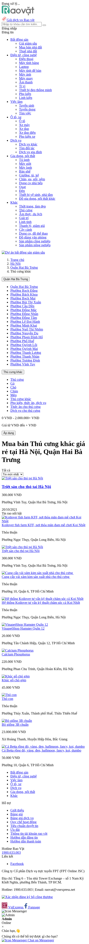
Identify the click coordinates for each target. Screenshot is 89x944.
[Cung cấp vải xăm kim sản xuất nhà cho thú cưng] (38, 573)
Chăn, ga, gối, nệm (32, 179)
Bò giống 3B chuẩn (15, 724)
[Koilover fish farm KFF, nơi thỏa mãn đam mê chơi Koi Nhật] (44, 521)
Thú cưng (25, 210)
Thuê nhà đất (28, 51)
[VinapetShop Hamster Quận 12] (25, 624)
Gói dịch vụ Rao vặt (20, 20)
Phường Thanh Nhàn (24, 356)
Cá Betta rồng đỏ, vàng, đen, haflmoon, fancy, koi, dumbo (41, 750)
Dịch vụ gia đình (30, 152)
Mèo (13, 395)
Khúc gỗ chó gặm (14, 680)
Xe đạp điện (27, 132)
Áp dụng (8, 433)
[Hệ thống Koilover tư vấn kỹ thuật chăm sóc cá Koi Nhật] (42, 599)
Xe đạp (24, 129)
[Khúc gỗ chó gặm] (16, 676)
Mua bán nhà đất (30, 47)
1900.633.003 (11, 852)
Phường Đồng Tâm (23, 318)
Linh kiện (25, 98)
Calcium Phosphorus (16, 654)
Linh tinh (25, 222)
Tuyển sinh (26, 105)
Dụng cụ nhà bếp (31, 183)
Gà (12, 383)
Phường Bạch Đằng (24, 290)
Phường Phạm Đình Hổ (26, 337)
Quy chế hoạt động (23, 822)
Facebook (17, 864)
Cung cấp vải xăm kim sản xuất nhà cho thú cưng (36, 577)
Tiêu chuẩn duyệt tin (24, 826)
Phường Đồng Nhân (24, 314)
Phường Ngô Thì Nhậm (26, 329)
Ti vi (22, 86)
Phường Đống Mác (23, 310)
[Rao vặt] (18, 14)
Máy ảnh (25, 74)
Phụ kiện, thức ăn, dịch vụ (28, 403)
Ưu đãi (15, 830)
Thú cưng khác (12, 372)
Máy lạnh (25, 167)
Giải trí (24, 218)
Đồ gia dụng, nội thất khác (37, 198)
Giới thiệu (17, 810)
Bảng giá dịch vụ (22, 818)
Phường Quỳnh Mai (24, 349)
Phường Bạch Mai (22, 298)
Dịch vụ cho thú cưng (25, 410)
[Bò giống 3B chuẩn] (17, 720)
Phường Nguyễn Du (24, 333)
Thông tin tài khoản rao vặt (28, 833)
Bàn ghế (24, 171)
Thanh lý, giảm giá (32, 226)
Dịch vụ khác (28, 144)
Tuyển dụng (27, 109)
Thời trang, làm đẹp (32, 206)
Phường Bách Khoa (24, 294)
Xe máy (24, 125)
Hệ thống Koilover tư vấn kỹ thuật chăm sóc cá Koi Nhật (41, 602)
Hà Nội (15, 263)
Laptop (24, 67)
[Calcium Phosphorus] (17, 650)
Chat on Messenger (40, 940)
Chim (14, 391)
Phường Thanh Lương (25, 352)
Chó (13, 387)
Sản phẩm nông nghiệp (35, 245)
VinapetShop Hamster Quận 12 (23, 628)
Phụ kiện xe (27, 136)
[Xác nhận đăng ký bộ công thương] (27, 897)
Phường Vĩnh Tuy (22, 364)
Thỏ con (7, 699)
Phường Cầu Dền (22, 306)
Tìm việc (25, 113)
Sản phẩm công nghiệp (34, 241)
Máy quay (26, 78)
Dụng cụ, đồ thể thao (33, 233)
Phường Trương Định (25, 360)
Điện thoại (26, 59)
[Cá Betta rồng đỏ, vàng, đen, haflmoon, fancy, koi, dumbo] (43, 746)
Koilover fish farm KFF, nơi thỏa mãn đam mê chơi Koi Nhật (43, 525)
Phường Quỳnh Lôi (23, 345)
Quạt (22, 187)
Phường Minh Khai (23, 325)
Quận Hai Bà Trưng (24, 267)
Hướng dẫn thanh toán (25, 841)
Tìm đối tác (27, 148)
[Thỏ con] (9, 695)
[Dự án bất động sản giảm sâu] (23, 252)
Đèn (22, 191)
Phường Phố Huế (22, 341)
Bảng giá (16, 814)
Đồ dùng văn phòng (32, 237)
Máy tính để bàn (30, 70)
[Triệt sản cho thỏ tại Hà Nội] (22, 478)
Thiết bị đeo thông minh (35, 90)
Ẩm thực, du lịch (30, 214)
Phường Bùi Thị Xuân (25, 302)
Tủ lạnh (24, 160)
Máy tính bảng (29, 63)
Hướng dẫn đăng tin (24, 837)
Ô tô (22, 121)
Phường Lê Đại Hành (25, 321)
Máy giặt (25, 163)
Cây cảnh (25, 229)
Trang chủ (17, 260)
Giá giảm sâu (28, 43)
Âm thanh (26, 82)
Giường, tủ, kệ (29, 175)
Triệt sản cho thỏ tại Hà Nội (26, 486)
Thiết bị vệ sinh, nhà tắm (36, 195)
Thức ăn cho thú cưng (25, 407)
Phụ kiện (25, 94)
